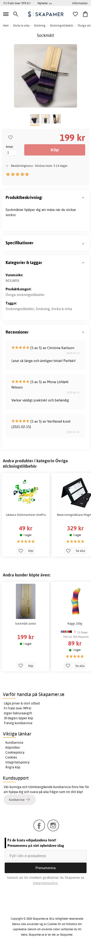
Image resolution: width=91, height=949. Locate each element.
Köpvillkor (12, 747)
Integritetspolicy (17, 762)
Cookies (11, 757)
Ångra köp (12, 767)
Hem (6, 25)
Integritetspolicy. (45, 883)
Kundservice (14, 742)
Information (80, 3)
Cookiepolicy (14, 752)
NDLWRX (12, 280)
